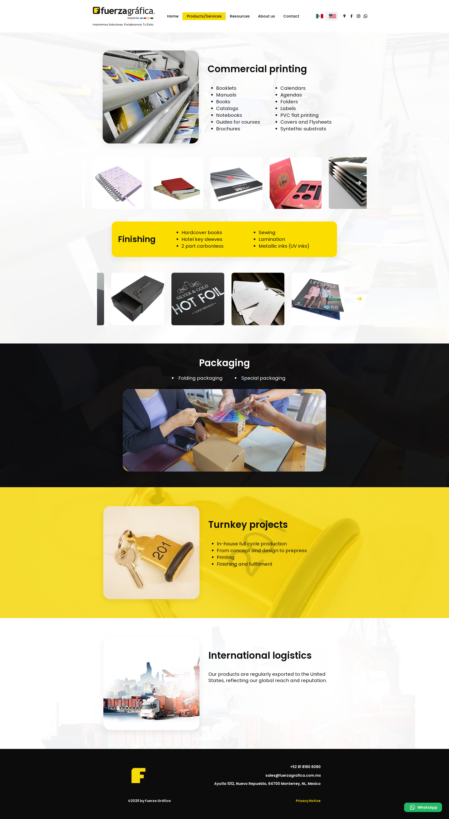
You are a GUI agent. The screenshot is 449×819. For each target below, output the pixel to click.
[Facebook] (351, 16)
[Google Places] (344, 16)
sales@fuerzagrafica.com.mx (293, 775)
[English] (331, 16)
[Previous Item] (90, 183)
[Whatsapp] (365, 16)
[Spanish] (319, 16)
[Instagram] (358, 16)
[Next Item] (358, 183)
